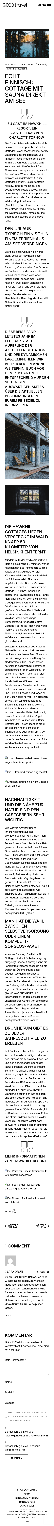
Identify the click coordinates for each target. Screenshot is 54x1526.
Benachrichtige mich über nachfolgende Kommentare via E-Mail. (26, 1433)
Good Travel (26, 64)
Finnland (41, 65)
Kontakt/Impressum (27, 1498)
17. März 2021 (11, 64)
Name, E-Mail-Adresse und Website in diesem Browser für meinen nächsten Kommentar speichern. (27, 1417)
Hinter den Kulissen (16, 69)
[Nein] (50, 1517)
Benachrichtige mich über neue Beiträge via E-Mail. (22, 1447)
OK (27, 1522)
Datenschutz (27, 1501)
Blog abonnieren (27, 1490)
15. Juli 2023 (42, 1272)
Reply (8, 1315)
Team (27, 1494)
